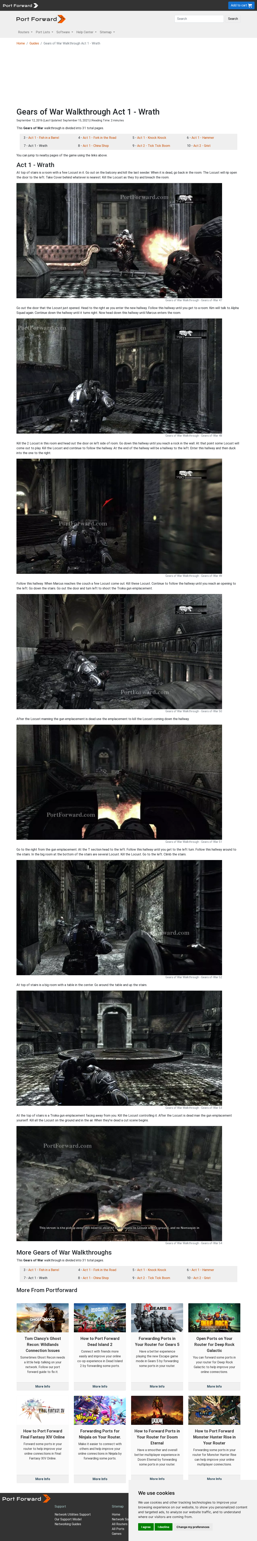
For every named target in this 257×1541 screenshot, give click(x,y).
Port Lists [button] (43, 32)
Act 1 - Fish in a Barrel (43, 138)
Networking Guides (68, 1524)
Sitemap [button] (106, 32)
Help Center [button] (85, 32)
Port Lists (71, 5)
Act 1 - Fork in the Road (99, 138)
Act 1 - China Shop (96, 146)
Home (20, 43)
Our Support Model (68, 1519)
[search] (136, 5)
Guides (34, 43)
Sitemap (124, 5)
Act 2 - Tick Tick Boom (153, 146)
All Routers (119, 1524)
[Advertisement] (128, 77)
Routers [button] (24, 32)
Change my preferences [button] (192, 1527)
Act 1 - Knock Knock (151, 138)
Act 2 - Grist (202, 146)
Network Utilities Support (73, 1514)
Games (116, 1534)
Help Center (106, 5)
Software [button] (63, 32)
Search (233, 19)
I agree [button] (146, 1527)
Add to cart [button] (239, 5)
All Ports (118, 1529)
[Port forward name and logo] (20, 5)
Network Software (125, 1519)
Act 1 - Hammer (203, 138)
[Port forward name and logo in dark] (41, 18)
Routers (55, 5)
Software (88, 5)
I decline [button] (163, 1527)
